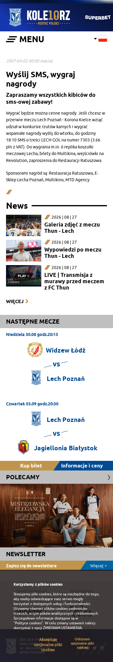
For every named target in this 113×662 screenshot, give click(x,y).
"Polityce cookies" (28, 623)
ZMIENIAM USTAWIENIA (62, 628)
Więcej (15, 301)
